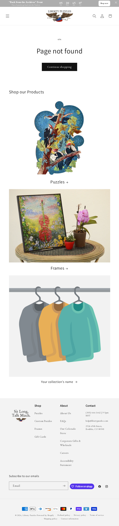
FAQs (63, 421)
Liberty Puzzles (29, 515)
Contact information (70, 518)
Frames (57, 268)
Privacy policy (80, 515)
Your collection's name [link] (57, 382)
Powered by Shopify (45, 515)
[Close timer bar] (116, 2)
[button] (7, 16)
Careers (64, 453)
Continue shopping (59, 67)
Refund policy (63, 515)
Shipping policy (50, 518)
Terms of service (97, 515)
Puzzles (57, 182)
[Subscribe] (64, 486)
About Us (65, 413)
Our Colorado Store (68, 431)
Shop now (104, 3)
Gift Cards (40, 436)
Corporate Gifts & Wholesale (70, 443)
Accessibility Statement (67, 463)
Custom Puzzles (43, 421)
